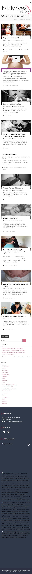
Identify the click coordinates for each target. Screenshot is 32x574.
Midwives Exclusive (14, 570)
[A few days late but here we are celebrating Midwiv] (16, 486)
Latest (16, 49)
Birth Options (12, 49)
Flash (7, 571)
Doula (3, 378)
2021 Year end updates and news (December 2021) (13, 352)
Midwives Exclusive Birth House (9, 388)
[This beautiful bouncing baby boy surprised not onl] (16, 545)
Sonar (3, 395)
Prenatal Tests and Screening (13, 188)
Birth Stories (6, 167)
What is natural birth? (10, 218)
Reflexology (4, 392)
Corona (22, 49)
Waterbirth (4, 401)
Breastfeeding (5, 374)
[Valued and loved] (16, 457)
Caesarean (12, 167)
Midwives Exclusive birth (7, 386)
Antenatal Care (8, 329)
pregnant (5, 51)
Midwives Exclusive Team (18, 40)
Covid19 (26, 49)
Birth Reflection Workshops (12, 104)
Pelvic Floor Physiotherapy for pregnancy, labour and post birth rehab (14, 252)
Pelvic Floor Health (13, 265)
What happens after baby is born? (14, 316)
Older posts (5, 336)
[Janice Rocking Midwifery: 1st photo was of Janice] (16, 516)
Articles (6, 49)
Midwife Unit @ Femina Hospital (9, 384)
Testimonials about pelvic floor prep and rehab (12, 348)
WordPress (23, 571)
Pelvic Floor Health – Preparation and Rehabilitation (13, 350)
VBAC (13, 298)
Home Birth (4, 380)
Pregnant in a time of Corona (13, 38)
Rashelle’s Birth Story (9, 154)
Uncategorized (5, 397)
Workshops (11, 115)
